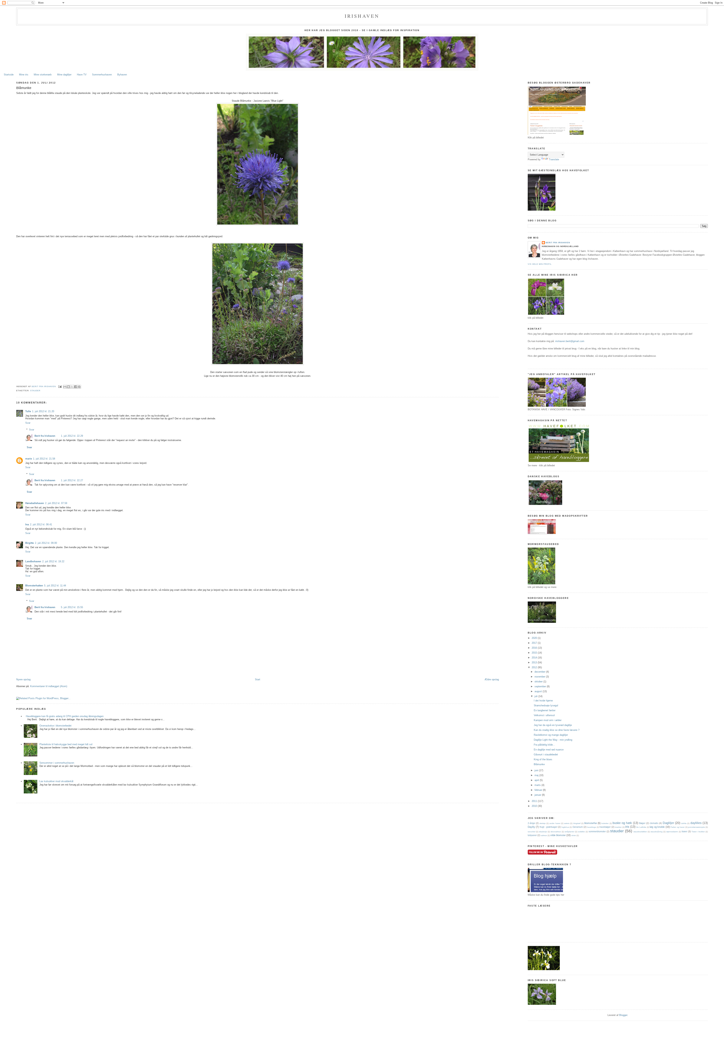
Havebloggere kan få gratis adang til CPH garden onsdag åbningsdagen (65, 716)
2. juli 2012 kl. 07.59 (56, 503)
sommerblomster (597, 831)
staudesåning (657, 832)
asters (566, 823)
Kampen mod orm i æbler (547, 720)
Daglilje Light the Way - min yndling (553, 739)
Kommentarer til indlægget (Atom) (48, 686)
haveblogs (591, 827)
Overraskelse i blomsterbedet (55, 725)
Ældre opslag (492, 679)
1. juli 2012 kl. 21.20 (43, 411)
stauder (35, 391)
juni (537, 770)
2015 (535, 652)
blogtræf (577, 823)
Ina (27, 524)
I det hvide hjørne (543, 700)
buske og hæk (622, 823)
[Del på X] (72, 387)
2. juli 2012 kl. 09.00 (46, 543)
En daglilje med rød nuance (549, 749)
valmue (544, 835)
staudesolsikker (640, 832)
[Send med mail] (65, 387)
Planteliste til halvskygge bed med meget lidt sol (65, 744)
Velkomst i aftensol (544, 715)
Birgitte (29, 543)
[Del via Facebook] (75, 387)
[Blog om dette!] (68, 387)
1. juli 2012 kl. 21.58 (44, 458)
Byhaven (122, 74)
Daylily (531, 826)
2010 (535, 806)
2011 (535, 801)
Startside (9, 74)
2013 (535, 662)
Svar (27, 422)
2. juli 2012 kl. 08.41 (41, 524)
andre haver (554, 823)
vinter (573, 835)
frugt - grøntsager (548, 827)
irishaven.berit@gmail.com (569, 341)
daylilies (696, 823)
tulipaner (532, 835)
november (540, 676)
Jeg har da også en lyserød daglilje (553, 725)
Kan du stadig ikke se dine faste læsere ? (556, 730)
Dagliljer (668, 823)
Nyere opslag (23, 679)
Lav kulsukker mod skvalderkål (56, 781)
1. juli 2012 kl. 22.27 (72, 480)
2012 (535, 667)
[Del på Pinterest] (79, 387)
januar (538, 794)
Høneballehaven (34, 503)
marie (28, 458)
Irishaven (362, 16)
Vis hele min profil (540, 264)
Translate (554, 159)
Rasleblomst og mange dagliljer (551, 734)
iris (627, 826)
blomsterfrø (590, 823)
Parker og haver (677, 827)
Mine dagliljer (64, 74)
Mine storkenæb (42, 74)
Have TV (82, 74)
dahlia (683, 823)
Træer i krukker (698, 832)
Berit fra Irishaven (45, 435)
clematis (654, 823)
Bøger (642, 823)
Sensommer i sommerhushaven (56, 762)
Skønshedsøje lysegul (546, 705)
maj (537, 775)
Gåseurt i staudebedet (546, 754)
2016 (535, 647)
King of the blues (543, 759)
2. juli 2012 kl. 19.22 (53, 561)
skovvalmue (556, 832)
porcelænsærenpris (696, 827)
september (541, 686)
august (539, 691)
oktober (539, 681)
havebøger (605, 827)
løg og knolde (657, 826)
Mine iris (23, 74)
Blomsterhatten (34, 585)
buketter (605, 823)
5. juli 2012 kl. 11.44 (55, 585)
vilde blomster (558, 835)
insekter (618, 827)
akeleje (542, 823)
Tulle (28, 411)
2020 (535, 638)
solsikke (581, 832)
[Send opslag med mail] (60, 386)
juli (536, 696)
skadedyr (543, 832)
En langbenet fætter (544, 710)
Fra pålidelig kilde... (544, 744)
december (540, 671)
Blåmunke (539, 764)
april (537, 780)
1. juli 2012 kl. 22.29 (72, 435)
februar (539, 790)
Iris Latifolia (641, 827)
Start (257, 679)
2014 (535, 657)
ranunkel (531, 832)
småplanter (569, 832)
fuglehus (565, 827)
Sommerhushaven (102, 74)
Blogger (623, 1015)
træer (684, 831)
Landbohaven (33, 561)
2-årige (531, 823)
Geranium (578, 827)
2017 (535, 642)
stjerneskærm (672, 832)
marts (538, 785)
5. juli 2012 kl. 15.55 (72, 607)
